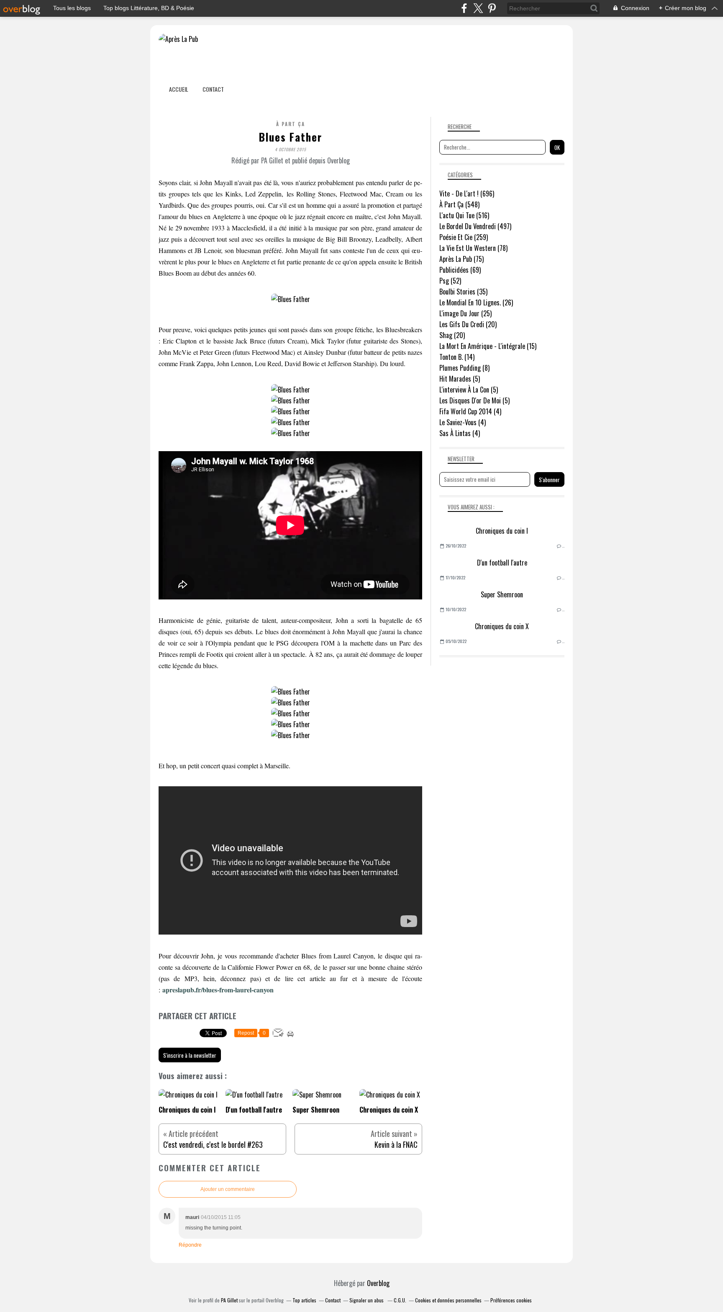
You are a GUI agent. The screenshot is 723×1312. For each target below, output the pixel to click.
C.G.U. (400, 1300)
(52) (450, 281)
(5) (459, 379)
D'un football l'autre (502, 563)
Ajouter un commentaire (227, 1189)
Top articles (304, 1300)
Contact (213, 89)
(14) (456, 357)
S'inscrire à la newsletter (189, 1055)
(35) (463, 292)
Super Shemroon (502, 594)
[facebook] (464, 8)
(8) (464, 368)
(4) (470, 411)
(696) (466, 194)
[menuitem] (179, 89)
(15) (487, 346)
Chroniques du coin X (502, 626)
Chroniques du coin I (502, 531)
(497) (475, 226)
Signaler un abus (367, 1300)
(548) (459, 204)
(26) (476, 302)
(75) (461, 259)
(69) (460, 270)
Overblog (378, 1283)
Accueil (178, 89)
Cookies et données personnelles (448, 1300)
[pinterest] (492, 8)
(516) (464, 215)
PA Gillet (229, 1300)
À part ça (290, 124)
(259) (463, 237)
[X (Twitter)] (478, 8)
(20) (468, 324)
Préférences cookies (511, 1300)
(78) (473, 248)
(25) (465, 313)
